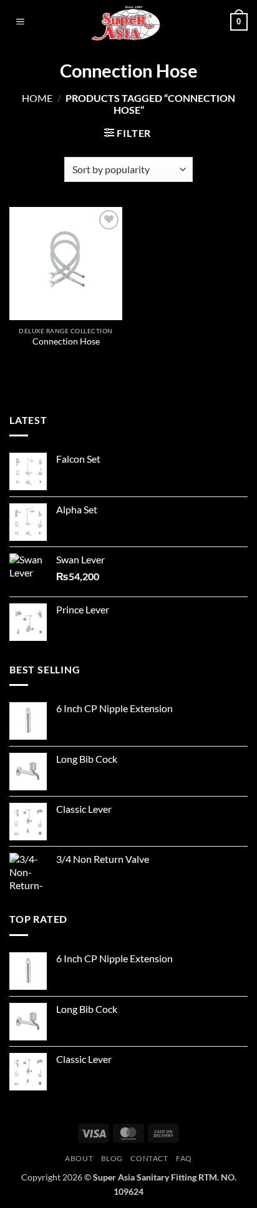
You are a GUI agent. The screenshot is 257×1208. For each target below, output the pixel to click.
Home (37, 98)
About (79, 1158)
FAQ (184, 1158)
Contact (149, 1158)
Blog (112, 1158)
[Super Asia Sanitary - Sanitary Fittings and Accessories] (128, 22)
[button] (21, 22)
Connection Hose (66, 341)
